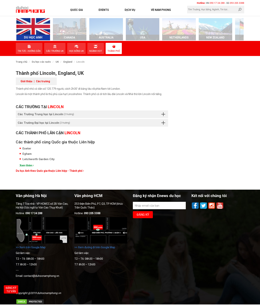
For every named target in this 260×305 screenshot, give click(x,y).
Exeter (26, 148)
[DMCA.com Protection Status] (30, 303)
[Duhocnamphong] (30, 9)
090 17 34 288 (217, 3)
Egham (27, 154)
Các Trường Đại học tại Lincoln (44, 123)
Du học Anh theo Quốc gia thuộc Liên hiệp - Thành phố (49, 170)
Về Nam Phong (161, 9)
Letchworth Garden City (38, 159)
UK (57, 61)
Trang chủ (21, 61)
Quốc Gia (76, 9)
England (67, 61)
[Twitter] (204, 208)
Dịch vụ (130, 9)
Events (104, 9)
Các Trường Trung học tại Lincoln (46, 114)
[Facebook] (195, 208)
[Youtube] (220, 208)
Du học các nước (41, 61)
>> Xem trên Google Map (30, 247)
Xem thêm (26, 165)
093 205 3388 (237, 3)
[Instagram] (212, 208)
